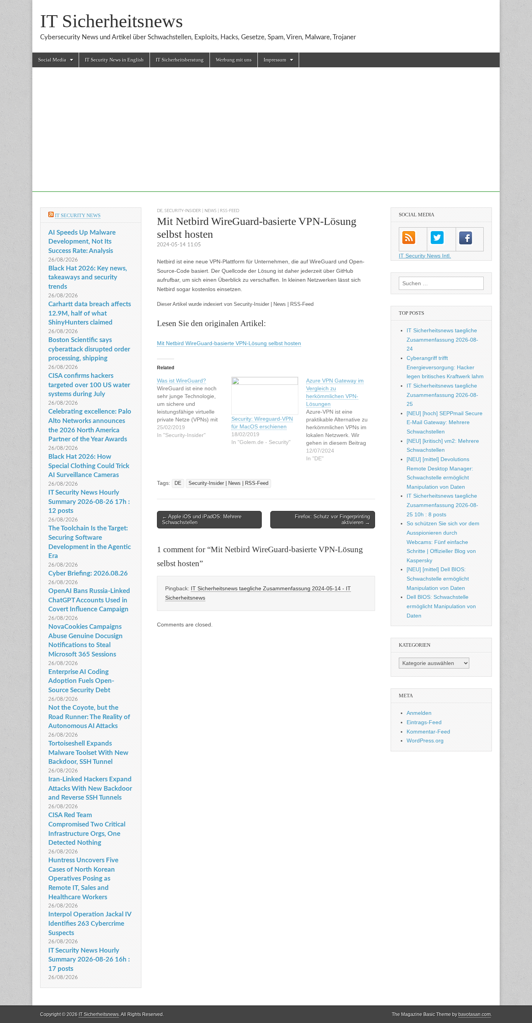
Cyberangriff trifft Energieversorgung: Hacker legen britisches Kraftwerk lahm (445, 367)
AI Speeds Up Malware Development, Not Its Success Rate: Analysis (82, 241)
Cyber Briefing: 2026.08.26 (88, 573)
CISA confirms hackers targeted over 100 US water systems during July (89, 384)
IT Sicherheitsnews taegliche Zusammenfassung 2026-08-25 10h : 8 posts (442, 505)
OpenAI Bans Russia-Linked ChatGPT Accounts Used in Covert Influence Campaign (89, 600)
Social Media (52, 60)
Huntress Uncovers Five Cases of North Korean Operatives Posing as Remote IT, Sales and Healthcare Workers (83, 878)
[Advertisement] (266, 137)
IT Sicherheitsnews (111, 21)
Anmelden (419, 713)
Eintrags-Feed (424, 722)
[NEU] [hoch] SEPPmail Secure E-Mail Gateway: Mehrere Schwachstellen (445, 422)
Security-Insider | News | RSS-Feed (201, 211)
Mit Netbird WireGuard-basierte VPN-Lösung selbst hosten (229, 343)
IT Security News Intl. (425, 256)
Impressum (275, 60)
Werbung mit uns (234, 60)
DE (159, 211)
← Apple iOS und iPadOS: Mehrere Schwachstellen (201, 520)
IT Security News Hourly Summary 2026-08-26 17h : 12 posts (89, 501)
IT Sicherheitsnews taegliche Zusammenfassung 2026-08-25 (442, 395)
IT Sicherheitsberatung (180, 60)
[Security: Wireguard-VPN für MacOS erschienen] (264, 396)
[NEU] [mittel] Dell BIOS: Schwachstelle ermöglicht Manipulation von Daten (438, 578)
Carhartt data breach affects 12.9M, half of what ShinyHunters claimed (89, 313)
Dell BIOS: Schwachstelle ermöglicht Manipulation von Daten (441, 606)
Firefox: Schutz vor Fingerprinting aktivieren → (332, 520)
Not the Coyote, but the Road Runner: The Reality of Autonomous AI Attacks (89, 716)
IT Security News (77, 215)
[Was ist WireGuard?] (194, 408)
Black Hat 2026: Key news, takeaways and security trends (87, 277)
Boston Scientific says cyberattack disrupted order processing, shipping (89, 349)
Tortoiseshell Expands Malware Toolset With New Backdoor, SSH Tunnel (88, 752)
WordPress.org (425, 740)
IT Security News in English (114, 60)
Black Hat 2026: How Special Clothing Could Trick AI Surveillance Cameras (88, 465)
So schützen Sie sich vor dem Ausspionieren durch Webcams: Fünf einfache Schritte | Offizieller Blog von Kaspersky (443, 541)
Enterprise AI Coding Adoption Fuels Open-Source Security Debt (81, 681)
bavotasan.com (474, 1014)
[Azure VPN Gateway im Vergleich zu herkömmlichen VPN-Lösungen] (343, 419)
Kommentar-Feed (428, 731)
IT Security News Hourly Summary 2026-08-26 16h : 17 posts (89, 959)
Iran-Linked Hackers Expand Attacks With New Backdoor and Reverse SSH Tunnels (90, 788)
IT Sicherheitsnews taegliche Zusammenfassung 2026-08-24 (442, 339)
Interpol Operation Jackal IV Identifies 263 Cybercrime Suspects (89, 923)
